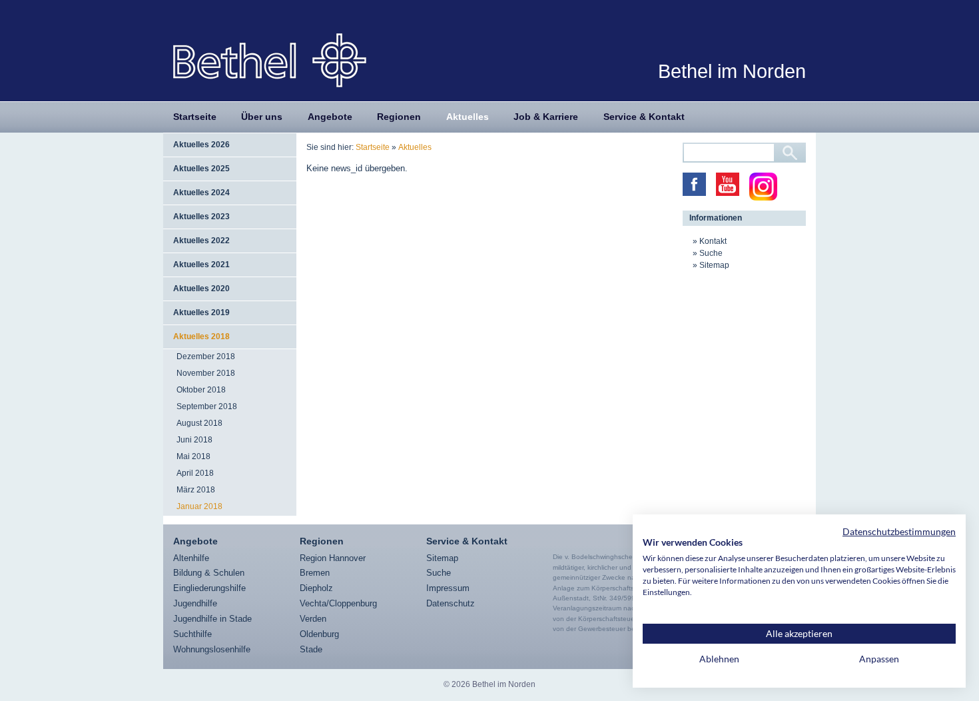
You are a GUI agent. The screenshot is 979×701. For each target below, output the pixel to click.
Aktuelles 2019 (201, 313)
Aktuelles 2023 (201, 217)
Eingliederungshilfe (209, 588)
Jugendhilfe (195, 603)
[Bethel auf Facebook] (694, 184)
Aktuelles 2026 (201, 145)
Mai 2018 (193, 456)
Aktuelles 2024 (201, 193)
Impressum (448, 588)
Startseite (194, 116)
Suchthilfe (192, 634)
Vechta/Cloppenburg (338, 603)
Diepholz (316, 588)
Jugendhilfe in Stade (212, 619)
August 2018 (199, 423)
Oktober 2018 (201, 390)
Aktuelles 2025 (201, 169)
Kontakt (713, 241)
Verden (313, 619)
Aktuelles (467, 116)
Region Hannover (333, 558)
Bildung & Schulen (208, 573)
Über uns (261, 116)
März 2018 (195, 490)
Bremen (315, 573)
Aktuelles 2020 (201, 289)
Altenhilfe (191, 558)
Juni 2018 (194, 440)
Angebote (330, 116)
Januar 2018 (199, 506)
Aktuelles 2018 (201, 337)
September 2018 (206, 406)
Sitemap (714, 265)
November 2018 (205, 373)
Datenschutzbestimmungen (899, 531)
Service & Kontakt (644, 116)
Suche (711, 253)
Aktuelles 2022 (201, 241)
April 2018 (195, 473)
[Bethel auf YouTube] (727, 184)
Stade (311, 649)
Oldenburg (319, 634)
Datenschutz (450, 603)
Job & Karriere (545, 116)
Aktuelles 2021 (201, 265)
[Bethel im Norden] (269, 59)
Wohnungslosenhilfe (211, 649)
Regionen (399, 116)
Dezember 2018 (205, 356)
